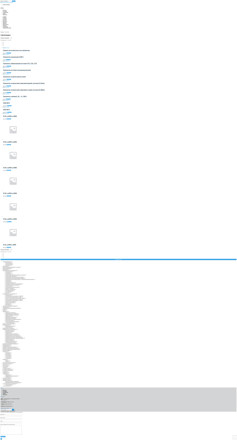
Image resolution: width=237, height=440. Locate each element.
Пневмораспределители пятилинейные (13, 337)
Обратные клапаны (9, 331)
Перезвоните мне (118, 259)
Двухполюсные (8, 262)
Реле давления (8, 291)
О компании (5, 12)
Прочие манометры (9, 320)
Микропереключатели (10, 325)
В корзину (9, 53)
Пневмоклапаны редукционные (12, 334)
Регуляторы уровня (7, 363)
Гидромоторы (8, 294)
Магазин (5, 23)
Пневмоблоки (8, 332)
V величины (8, 357)
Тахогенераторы (8, 384)
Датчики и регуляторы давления (10, 306)
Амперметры (5, 266)
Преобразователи (6, 345)
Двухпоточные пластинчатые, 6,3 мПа (13, 297)
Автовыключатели (7, 261)
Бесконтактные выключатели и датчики (11, 267)
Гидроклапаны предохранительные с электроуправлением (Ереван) (19, 279)
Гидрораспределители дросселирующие (13, 283)
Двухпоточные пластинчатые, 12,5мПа (13, 296)
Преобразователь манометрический (12, 319)
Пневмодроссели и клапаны (11, 333)
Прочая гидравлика (9, 288)
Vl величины (8, 358)
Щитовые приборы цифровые (11, 381)
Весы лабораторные (7, 268)
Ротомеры (5, 367)
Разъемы (5, 359)
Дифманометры (8, 315)
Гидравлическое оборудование (9, 270)
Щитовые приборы (7, 380)
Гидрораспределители (10, 282)
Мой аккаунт (5, 24)
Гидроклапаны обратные (10, 276)
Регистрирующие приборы (8, 362)
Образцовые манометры (10, 318)
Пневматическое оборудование (9, 329)
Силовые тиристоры (7, 369)
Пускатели (5, 351)
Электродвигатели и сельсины (9, 383)
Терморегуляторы (6, 378)
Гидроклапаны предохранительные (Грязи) (14, 277)
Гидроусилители (8, 286)
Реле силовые (6, 365)
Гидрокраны (8, 280)
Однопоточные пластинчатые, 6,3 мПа (13, 300)
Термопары (7, 377)
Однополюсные (8, 263)
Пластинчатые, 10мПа (10, 301)
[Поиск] (13, 410)
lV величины (8, 355)
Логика (4, 310)
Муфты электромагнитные (8, 323)
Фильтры (7, 292)
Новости (5, 25)
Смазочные (7, 303)
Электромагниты (6, 385)
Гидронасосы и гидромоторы (9, 293)
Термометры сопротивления (11, 375)
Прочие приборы (6, 350)
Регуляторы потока (9, 290)
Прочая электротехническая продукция (11, 349)
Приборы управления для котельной (10, 348)
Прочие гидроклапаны (10, 289)
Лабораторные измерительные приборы (11, 308)
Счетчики (5, 371)
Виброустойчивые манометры (11, 314)
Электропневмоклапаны (10, 342)
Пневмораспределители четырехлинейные (14, 338)
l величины (7, 352)
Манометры (5, 311)
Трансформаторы (6, 379)
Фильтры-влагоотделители (11, 341)
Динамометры (6, 307)
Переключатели (6, 324)
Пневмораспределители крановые (12, 335)
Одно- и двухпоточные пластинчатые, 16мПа (15, 298)
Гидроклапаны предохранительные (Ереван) (14, 278)
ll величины (7, 353)
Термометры (5, 372)
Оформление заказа (7, 27)
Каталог (4, 10)
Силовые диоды (6, 368)
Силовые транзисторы (7, 370)
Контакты (5, 14)
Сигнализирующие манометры (12, 321)
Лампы (4, 309)
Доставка (5, 11)
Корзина (4, 22)
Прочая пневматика (9, 340)
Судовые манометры (9, 322)
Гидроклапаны (8, 273)
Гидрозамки (7, 272)
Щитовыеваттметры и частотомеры (12, 382)
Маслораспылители (9, 330)
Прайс (4, 13)
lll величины (8, 354)
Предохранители (6, 344)
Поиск (14, 1)
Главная (4, 16)
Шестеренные (8, 304)
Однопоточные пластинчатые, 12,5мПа (13, 299)
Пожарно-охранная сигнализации (10, 343)
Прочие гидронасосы (9, 302)
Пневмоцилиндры (9, 339)
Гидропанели (8, 281)
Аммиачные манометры (10, 312)
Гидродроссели (8, 271)
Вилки (6, 360)
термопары (5, 373)
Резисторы (5, 364)
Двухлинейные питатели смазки (12, 287)
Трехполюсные (8, 264)
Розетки (7, 361)
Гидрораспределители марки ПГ (12, 284)
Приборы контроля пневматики (9, 347)
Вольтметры (5, 269)
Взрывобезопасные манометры (12, 313)
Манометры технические (10, 317)
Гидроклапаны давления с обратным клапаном (15, 274)
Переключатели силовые (8, 328)
